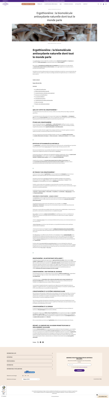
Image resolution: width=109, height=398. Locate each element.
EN (25, 375)
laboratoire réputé (40, 220)
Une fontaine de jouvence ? (40, 98)
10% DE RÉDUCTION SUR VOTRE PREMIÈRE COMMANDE (54, 1)
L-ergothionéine (37, 61)
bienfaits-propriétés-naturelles (54, 9)
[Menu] (5, 386)
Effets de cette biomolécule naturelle (42, 91)
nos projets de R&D (43, 243)
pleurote (54, 180)
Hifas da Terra (37, 234)
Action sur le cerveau (39, 102)
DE (28, 375)
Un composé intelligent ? (40, 96)
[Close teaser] (97, 394)
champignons (36, 197)
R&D (61, 4)
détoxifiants (58, 151)
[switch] (4, 393)
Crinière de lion (61, 180)
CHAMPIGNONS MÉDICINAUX (50, 4)
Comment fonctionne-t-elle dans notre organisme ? (45, 93)
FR (22, 375)
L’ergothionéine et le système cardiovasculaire (44, 100)
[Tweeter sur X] (38, 342)
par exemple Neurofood (51, 243)
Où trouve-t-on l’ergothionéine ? (41, 95)
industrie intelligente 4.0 (41, 239)
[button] (105, 4)
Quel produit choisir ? (28, 4)
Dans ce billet (35, 214)
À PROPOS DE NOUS (68, 4)
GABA (74, 244)
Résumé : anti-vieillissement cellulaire (42, 104)
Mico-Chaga (43, 247)
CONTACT (85, 4)
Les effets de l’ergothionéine (40, 89)
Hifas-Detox (49, 247)
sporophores (46, 178)
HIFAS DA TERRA (99, 379)
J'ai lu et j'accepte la (80, 367)
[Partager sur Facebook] (40, 342)
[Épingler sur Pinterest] (43, 342)
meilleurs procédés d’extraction (53, 330)
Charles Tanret (47, 146)
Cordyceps (36, 181)
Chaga (44, 180)
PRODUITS (39, 4)
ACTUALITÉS (78, 4)
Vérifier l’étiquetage (37, 224)
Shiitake (66, 180)
